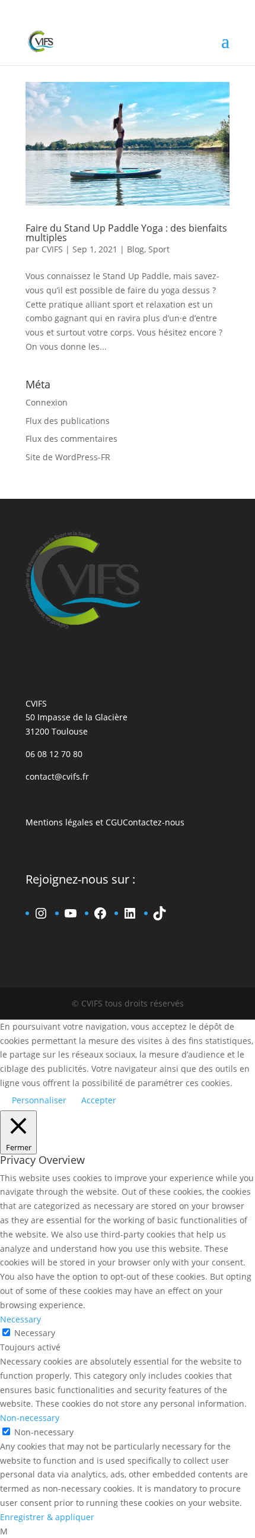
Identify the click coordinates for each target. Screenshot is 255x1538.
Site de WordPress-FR (68, 457)
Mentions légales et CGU (74, 822)
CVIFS (52, 249)
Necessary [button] (20, 1319)
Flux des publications (68, 420)
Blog (135, 249)
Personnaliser (39, 1100)
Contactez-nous (153, 822)
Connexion (47, 402)
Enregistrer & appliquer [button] (47, 1517)
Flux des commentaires (71, 438)
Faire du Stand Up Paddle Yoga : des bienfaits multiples (126, 232)
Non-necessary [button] (29, 1417)
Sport (159, 249)
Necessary (34, 1332)
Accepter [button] (98, 1100)
